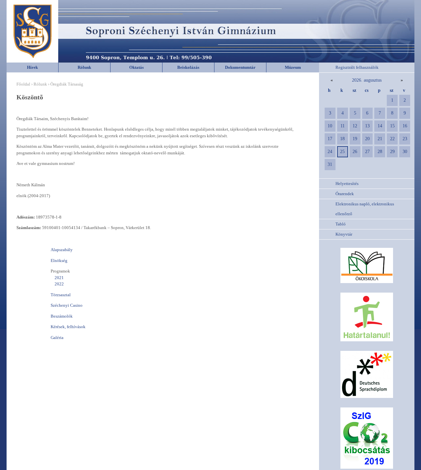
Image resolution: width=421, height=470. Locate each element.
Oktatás (136, 67)
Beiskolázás (188, 67)
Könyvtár (343, 234)
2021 (59, 277)
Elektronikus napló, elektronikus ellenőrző (364, 208)
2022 (59, 283)
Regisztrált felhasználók (357, 67)
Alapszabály (62, 249)
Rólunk (84, 67)
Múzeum (293, 67)
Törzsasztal (61, 294)
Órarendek (344, 193)
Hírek (32, 67)
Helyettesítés (347, 183)
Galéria (57, 337)
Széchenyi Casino (67, 305)
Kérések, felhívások (68, 326)
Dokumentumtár (240, 67)
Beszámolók (62, 316)
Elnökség (59, 260)
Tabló (340, 224)
